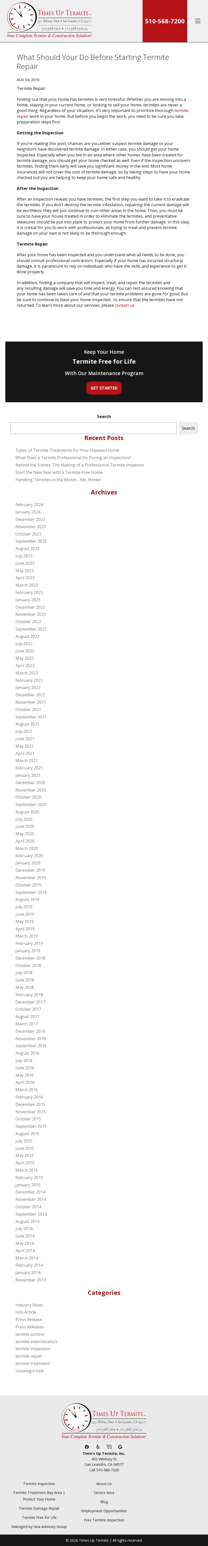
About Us (104, 1483)
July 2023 (23, 556)
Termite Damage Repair (39, 1508)
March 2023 (26, 585)
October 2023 (28, 534)
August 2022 (27, 636)
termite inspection (32, 1348)
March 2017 (26, 1024)
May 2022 (24, 658)
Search (104, 416)
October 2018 (28, 965)
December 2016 (30, 1031)
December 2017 (30, 1002)
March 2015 (26, 1170)
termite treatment (32, 1363)
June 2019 (24, 914)
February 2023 (29, 592)
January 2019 (27, 951)
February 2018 (29, 994)
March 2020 (26, 848)
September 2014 (31, 1214)
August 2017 (27, 1016)
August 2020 (27, 812)
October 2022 (28, 621)
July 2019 (23, 907)
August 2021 (27, 724)
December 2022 (30, 607)
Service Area (104, 1492)
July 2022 (23, 644)
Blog (104, 1501)
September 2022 (31, 629)
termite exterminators (36, 1341)
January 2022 (27, 687)
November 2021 (30, 702)
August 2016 (27, 1053)
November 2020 (30, 790)
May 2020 (24, 833)
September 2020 (31, 804)
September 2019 (31, 892)
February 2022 (29, 680)
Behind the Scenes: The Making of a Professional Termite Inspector (79, 465)
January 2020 (27, 863)
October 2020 (28, 797)
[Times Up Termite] (49, 21)
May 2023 (24, 570)
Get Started (104, 388)
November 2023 (30, 526)
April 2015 (24, 1163)
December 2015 (30, 1104)
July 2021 (23, 731)
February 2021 (29, 768)
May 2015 (24, 1155)
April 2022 (24, 665)
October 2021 (28, 709)
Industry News (29, 1305)
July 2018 (23, 972)
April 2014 (24, 1250)
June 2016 (24, 1068)
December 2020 (30, 782)
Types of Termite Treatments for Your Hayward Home (67, 450)
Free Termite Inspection (104, 1520)
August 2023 (27, 548)
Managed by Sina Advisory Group (39, 1526)
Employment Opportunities (104, 1510)
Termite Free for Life (39, 1517)
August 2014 (27, 1221)
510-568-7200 (165, 21)
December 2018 (30, 958)
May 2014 (24, 1243)
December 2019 (30, 870)
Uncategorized (29, 1371)
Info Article (25, 1312)
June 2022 (24, 651)
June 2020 (24, 826)
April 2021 (24, 753)
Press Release (28, 1319)
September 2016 (31, 1046)
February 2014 (29, 1265)
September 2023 (31, 541)
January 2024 (27, 512)
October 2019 (28, 885)
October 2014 (28, 1207)
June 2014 (24, 1236)
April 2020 (24, 841)
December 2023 (30, 519)
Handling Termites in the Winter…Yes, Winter (58, 479)
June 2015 (24, 1148)
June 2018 (24, 980)
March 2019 (26, 936)
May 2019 (24, 921)
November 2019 (30, 877)
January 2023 (27, 600)
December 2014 (30, 1192)
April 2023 (24, 578)
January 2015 (27, 1185)
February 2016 (29, 1097)
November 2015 (30, 1112)
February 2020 (29, 856)
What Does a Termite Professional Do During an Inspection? (73, 457)
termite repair (28, 1356)
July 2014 (23, 1228)
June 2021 (24, 739)
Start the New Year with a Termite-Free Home (58, 472)
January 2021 (27, 775)
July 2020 (23, 819)
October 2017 (28, 1009)
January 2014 (27, 1272)
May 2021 (24, 746)
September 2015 (31, 1126)
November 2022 (30, 614)
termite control (29, 1334)
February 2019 (29, 943)
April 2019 (24, 929)
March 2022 (26, 673)
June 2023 (24, 563)
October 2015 (28, 1119)
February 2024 (29, 504)
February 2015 (29, 1177)
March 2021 (26, 760)
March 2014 (26, 1258)
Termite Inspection (39, 1483)
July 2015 (23, 1141)
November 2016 (30, 1038)
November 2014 (30, 1199)
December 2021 (30, 695)
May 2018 (24, 987)
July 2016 (23, 1060)
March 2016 (26, 1089)
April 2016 (24, 1082)
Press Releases (29, 1327)
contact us (124, 305)
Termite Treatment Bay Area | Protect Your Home (39, 1496)
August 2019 (27, 899)
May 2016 (24, 1075)
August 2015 (27, 1133)
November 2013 (30, 1280)
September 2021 (31, 717)
